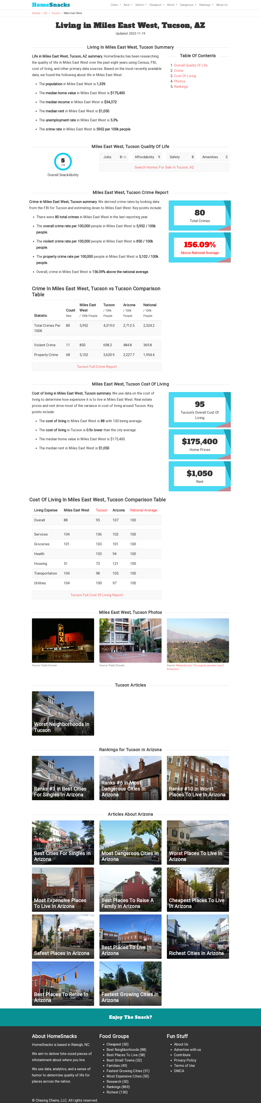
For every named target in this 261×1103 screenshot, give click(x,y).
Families (113, 1065)
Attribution (173, 669)
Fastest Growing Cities (124, 1071)
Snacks (51, 5)
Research (114, 1081)
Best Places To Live (122, 1055)
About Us (222, 5)
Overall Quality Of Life (191, 65)
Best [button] (127, 5)
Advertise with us (187, 1049)
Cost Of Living (185, 76)
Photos (179, 81)
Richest (112, 1092)
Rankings (181, 86)
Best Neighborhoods (123, 1049)
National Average (143, 510)
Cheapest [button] (155, 5)
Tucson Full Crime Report (97, 367)
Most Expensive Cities (124, 1076)
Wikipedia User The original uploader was (199, 665)
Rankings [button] (205, 5)
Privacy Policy (185, 1060)
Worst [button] (171, 5)
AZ (46, 13)
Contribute (182, 1055)
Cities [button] (115, 5)
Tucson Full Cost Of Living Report (96, 595)
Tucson (55, 13)
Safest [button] (139, 5)
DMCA (179, 1071)
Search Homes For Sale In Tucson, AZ (164, 167)
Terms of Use (184, 1065)
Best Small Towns (121, 1060)
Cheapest (114, 1044)
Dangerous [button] (187, 5)
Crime (178, 70)
